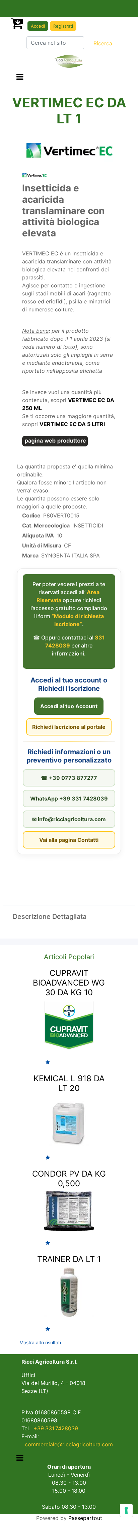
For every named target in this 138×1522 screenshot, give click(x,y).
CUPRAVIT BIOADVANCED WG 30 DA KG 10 (69, 982)
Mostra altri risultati (40, 1342)
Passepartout (85, 1518)
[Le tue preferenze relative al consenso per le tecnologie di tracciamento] (126, 1510)
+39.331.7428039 (55, 1428)
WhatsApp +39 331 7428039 (69, 798)
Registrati (63, 26)
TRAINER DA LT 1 (69, 1259)
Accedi (38, 26)
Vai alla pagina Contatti (68, 840)
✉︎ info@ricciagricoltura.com (69, 819)
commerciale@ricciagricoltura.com (69, 1444)
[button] (103, 43)
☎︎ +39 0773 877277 (69, 778)
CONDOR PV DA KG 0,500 (69, 1178)
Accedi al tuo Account (68, 706)
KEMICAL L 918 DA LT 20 (69, 1083)
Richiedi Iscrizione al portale (69, 726)
